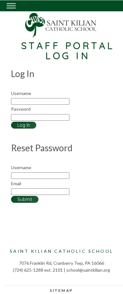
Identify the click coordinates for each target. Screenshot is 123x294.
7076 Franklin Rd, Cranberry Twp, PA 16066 (61, 263)
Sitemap (61, 290)
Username (21, 93)
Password (21, 109)
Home (62, 31)
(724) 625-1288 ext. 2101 (38, 270)
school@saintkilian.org (88, 270)
